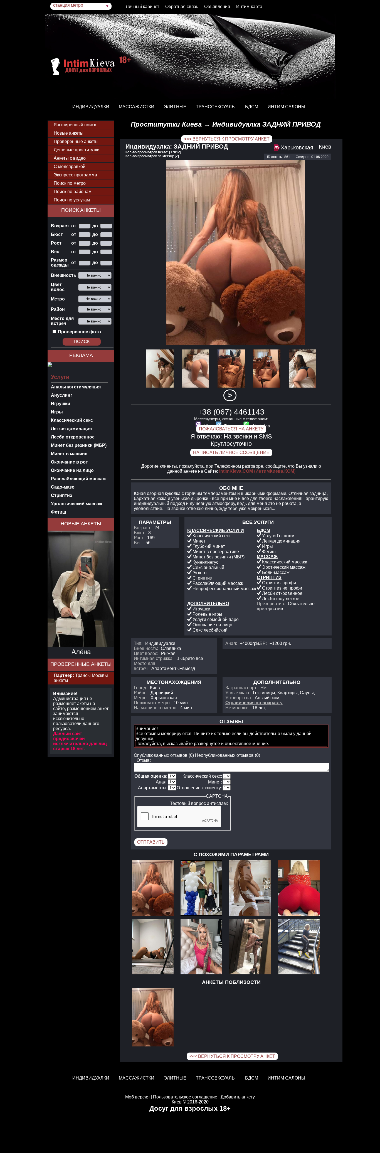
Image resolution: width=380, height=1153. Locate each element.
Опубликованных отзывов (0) (164, 755)
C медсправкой (69, 166)
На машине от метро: (155, 707)
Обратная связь (181, 6)
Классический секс (72, 420)
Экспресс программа (75, 175)
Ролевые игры (207, 614)
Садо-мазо (63, 487)
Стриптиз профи (279, 582)
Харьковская (297, 147)
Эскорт (200, 572)
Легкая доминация (71, 428)
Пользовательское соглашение (185, 1097)
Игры (57, 412)
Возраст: (143, 527)
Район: (141, 692)
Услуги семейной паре (216, 619)
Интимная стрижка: (154, 658)
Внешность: (146, 648)
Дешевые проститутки (77, 149)
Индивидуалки (160, 643)
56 (147, 542)
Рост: (139, 537)
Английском (267, 697)
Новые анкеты (68, 133)
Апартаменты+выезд (173, 668)
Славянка (171, 648)
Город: (140, 687)
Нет (264, 687)
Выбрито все (189, 658)
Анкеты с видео (70, 158)
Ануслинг (61, 395)
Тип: (138, 643)
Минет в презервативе (216, 551)
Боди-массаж (276, 572)
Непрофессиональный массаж (224, 588)
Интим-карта (249, 6)
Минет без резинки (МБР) (79, 445)
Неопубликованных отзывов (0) (227, 755)
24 (156, 527)
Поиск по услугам (72, 200)
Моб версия (137, 1097)
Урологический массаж (76, 503)
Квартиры (287, 692)
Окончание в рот (69, 462)
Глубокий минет (209, 546)
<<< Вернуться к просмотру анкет (227, 139)
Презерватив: (271, 603)
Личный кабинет (142, 6)
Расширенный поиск (75, 124)
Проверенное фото (79, 331)
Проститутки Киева (166, 124)
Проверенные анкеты (76, 141)
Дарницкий (161, 692)
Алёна (81, 652)
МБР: (261, 643)
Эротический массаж (283, 567)
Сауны (307, 692)
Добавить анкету (238, 1097)
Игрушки (60, 403)
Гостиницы (264, 692)
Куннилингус (205, 562)
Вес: (138, 542)
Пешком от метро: (152, 702)
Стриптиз (61, 495)
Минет (199, 541)
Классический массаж (284, 562)
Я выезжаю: (237, 692)
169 (151, 537)
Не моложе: (237, 707)
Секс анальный (208, 567)
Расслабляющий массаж (78, 478)
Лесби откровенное (73, 437)
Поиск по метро (70, 183)
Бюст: (139, 532)
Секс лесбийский (210, 630)
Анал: (231, 643)
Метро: (141, 697)
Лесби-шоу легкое (280, 598)
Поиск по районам (73, 191)
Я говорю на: (238, 697)
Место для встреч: (144, 666)
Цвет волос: (146, 653)
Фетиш (58, 512)
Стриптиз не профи (282, 588)
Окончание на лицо (72, 470)
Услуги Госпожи (278, 535)
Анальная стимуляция (76, 387)
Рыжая (168, 653)
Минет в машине (69, 453)
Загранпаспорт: (241, 687)
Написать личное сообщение (231, 452)
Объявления (217, 6)
